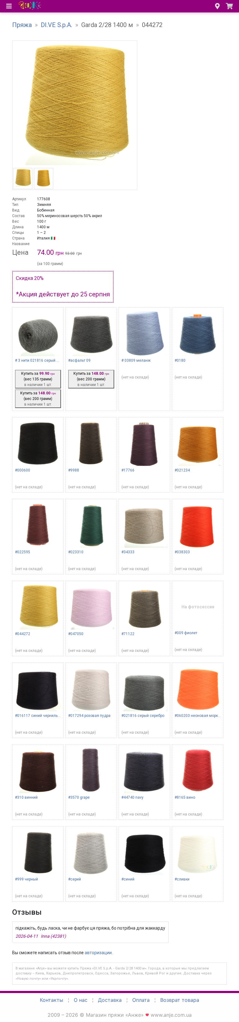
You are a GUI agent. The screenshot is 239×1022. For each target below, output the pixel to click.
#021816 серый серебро (142, 715)
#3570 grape (79, 797)
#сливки (182, 879)
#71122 (127, 634)
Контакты (51, 1000)
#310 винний (26, 797)
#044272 (22, 634)
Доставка (110, 1000)
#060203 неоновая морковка (200, 715)
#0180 (180, 360)
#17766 (127, 470)
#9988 (73, 470)
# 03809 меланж (136, 360)
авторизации (98, 952)
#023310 (75, 552)
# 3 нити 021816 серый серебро (43, 360)
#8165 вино (185, 797)
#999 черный (26, 879)
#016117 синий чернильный (40, 715)
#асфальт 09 (79, 360)
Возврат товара (179, 1000)
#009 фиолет (186, 633)
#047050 (75, 634)
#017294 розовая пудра (89, 715)
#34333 (127, 552)
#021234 (182, 470)
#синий (127, 879)
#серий (74, 879)
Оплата (141, 1000)
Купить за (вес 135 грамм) (38, 379)
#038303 (182, 552)
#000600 (22, 470)
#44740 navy (132, 797)
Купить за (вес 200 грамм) (38, 398)
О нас (80, 1000)
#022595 (22, 552)
